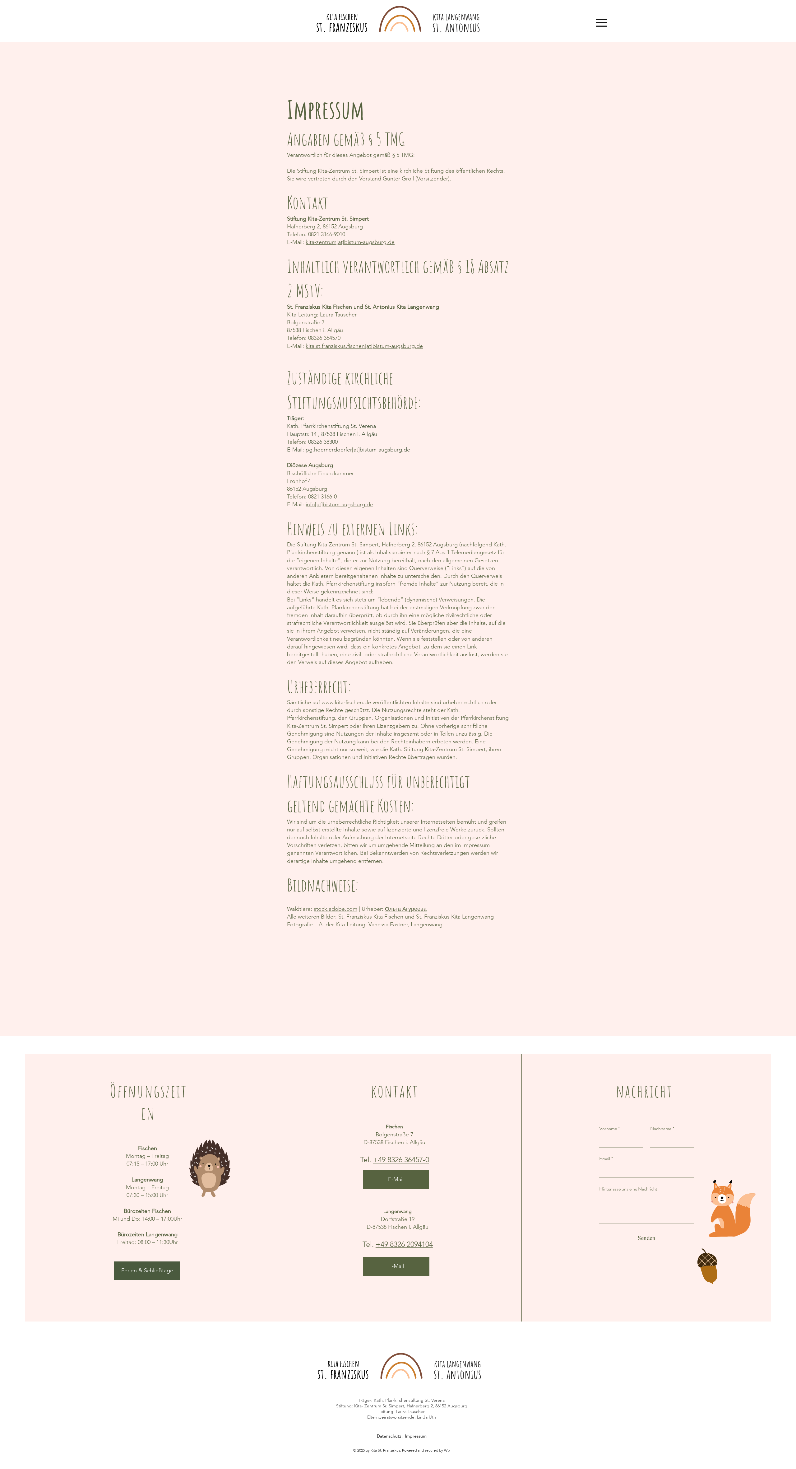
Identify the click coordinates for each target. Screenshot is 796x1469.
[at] (340, 242)
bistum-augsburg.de (369, 242)
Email (606, 1158)
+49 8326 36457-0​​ (401, 1159)
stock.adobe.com (335, 908)
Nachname (662, 1128)
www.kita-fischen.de (346, 702)
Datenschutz (389, 1436)
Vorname (609, 1128)
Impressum (416, 1436)
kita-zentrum (321, 242)
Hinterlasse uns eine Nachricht (628, 1188)
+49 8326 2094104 (404, 1244)
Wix (447, 1450)
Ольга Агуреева (406, 908)
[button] (147, 1270)
